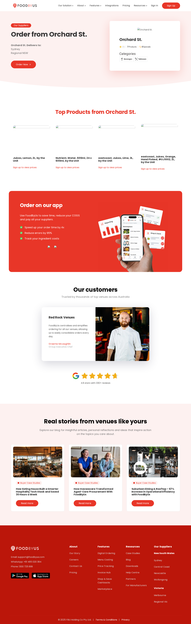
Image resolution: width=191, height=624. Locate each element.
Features (94, 5)
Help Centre (133, 572)
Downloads (132, 566)
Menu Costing (105, 559)
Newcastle (160, 573)
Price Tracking (106, 566)
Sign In (154, 5)
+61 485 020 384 (32, 561)
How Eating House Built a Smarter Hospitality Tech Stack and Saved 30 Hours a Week (37, 491)
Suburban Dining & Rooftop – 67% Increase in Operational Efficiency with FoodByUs (153, 491)
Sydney (158, 560)
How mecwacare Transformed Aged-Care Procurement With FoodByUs (93, 491)
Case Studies (133, 553)
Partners (131, 579)
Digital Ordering (106, 553)
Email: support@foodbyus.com (27, 557)
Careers (73, 559)
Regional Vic (161, 601)
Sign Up (171, 5)
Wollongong (160, 579)
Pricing (126, 5)
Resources (139, 5)
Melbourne (160, 595)
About (80, 5)
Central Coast (162, 566)
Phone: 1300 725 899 (22, 566)
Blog (128, 559)
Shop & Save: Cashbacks (105, 580)
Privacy (126, 619)
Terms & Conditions (107, 619)
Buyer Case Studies (30, 483)
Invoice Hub (104, 572)
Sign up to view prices (25, 167)
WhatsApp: (17, 561)
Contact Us (75, 566)
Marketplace (105, 589)
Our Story (74, 553)
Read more (27, 503)
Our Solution (64, 5)
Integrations (112, 5)
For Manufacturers (136, 585)
